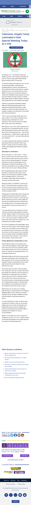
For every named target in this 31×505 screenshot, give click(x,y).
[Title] (25, 495)
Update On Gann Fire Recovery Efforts (15, 362)
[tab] (4, 445)
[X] (6, 495)
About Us (6, 480)
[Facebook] (11, 495)
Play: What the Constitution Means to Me (13, 450)
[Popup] (27, 11)
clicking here (16, 317)
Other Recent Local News (12, 349)
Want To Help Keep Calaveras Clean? (14, 377)
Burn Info (19, 22)
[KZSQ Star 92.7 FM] (7, 472)
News (4, 6)
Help (18, 480)
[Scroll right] (30, 6)
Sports (12, 6)
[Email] (20, 495)
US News (20, 16)
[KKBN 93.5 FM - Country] (19, 472)
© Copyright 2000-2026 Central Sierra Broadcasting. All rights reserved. (15, 489)
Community (23, 6)
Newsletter (24, 480)
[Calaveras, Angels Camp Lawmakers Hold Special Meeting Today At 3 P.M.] (15, 67)
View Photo (15, 71)
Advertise (13, 480)
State (11, 16)
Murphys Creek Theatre (8, 451)
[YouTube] (15, 495)
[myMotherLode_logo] (12, 11)
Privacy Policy (21, 484)
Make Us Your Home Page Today (11, 432)
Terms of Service (10, 484)
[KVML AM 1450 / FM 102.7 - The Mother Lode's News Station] (16, 468)
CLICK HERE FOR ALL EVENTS (15, 459)
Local (3, 16)
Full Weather (13, 22)
